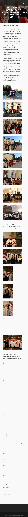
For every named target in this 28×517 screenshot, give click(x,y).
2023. (4, 450)
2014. (4, 478)
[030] (4, 394)
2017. (4, 469)
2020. (4, 459)
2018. (4, 465)
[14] (12, 99)
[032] (4, 411)
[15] (12, 117)
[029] (4, 377)
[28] (12, 349)
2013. (4, 481)
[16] (12, 134)
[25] (8, 298)
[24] (8, 281)
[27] (4, 332)
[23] (12, 264)
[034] (4, 428)
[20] (12, 202)
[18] (12, 168)
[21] (12, 219)
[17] (12, 151)
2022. (4, 453)
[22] (12, 247)
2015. (4, 475)
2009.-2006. (6, 487)
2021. (4, 456)
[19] (12, 185)
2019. (4, 462)
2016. (4, 472)
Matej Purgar (20, 515)
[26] (8, 315)
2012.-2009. (6, 484)
